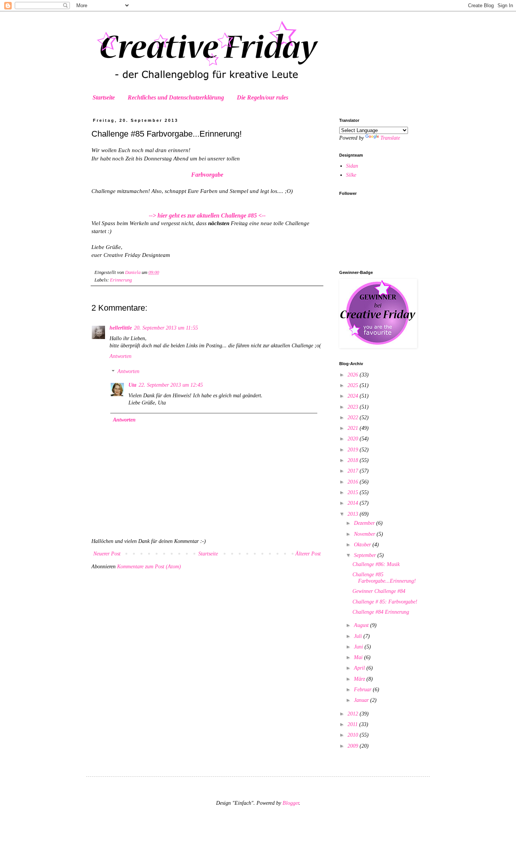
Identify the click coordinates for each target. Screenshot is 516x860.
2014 (354, 503)
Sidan (352, 166)
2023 (354, 407)
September (365, 555)
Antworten (120, 356)
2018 (354, 460)
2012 (354, 714)
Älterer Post (308, 554)
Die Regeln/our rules (262, 97)
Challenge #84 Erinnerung (380, 612)
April (360, 668)
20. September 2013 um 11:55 (166, 328)
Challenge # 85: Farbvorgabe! (384, 602)
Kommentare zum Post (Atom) (149, 566)
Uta (132, 385)
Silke (351, 175)
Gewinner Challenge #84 (378, 591)
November (365, 534)
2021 (354, 428)
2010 (354, 735)
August (362, 625)
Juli (358, 636)
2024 (354, 396)
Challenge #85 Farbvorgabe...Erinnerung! (384, 578)
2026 (354, 375)
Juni (359, 647)
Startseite (104, 97)
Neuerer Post (107, 554)
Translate (390, 138)
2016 (354, 482)
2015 (354, 492)
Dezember (365, 523)
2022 (354, 417)
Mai (359, 657)
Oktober (363, 544)
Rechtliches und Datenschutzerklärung (176, 97)
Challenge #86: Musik (376, 564)
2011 (353, 724)
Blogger (291, 803)
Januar (362, 700)
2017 (354, 471)
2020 (354, 439)
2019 (354, 450)
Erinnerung (121, 280)
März (360, 679)
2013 (354, 514)
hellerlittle (121, 328)
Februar (363, 689)
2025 (354, 385)
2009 (354, 746)
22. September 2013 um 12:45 (171, 385)
